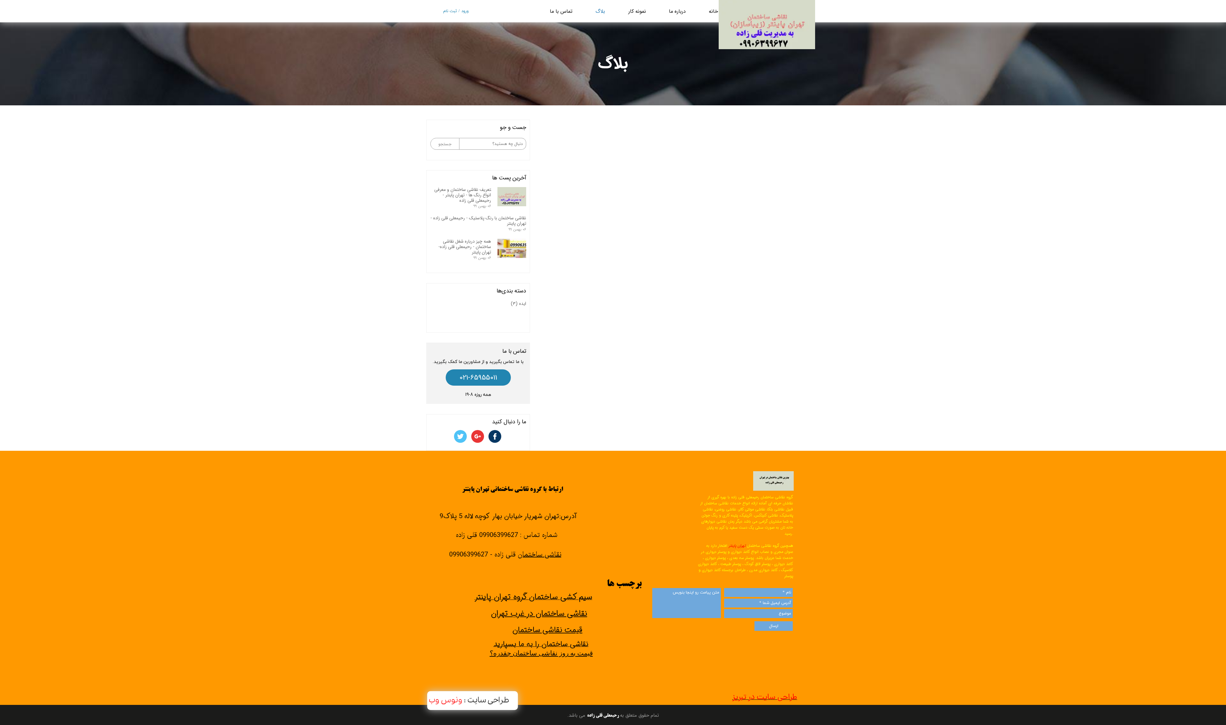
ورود (465, 11)
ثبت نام (450, 11)
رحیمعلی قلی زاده (603, 716)
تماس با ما (561, 11)
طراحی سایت (488, 700)
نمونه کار (637, 11)
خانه (713, 11)
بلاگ (600, 11)
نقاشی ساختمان (539, 554)
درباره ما (677, 11)
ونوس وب (446, 700)
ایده (518, 303)
